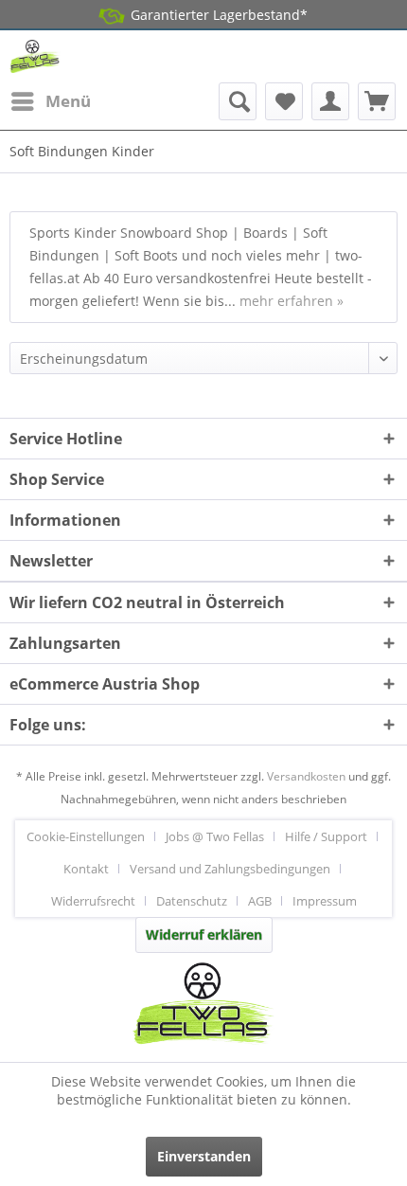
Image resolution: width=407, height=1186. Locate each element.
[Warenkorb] (377, 101)
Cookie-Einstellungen (86, 836)
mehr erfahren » (291, 301)
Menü (68, 101)
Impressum (324, 900)
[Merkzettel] (284, 101)
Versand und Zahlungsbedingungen (230, 868)
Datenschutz (191, 900)
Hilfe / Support (326, 836)
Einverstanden (204, 1156)
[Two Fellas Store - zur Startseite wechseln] (35, 56)
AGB (260, 900)
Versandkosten (306, 776)
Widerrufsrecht (93, 900)
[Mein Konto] (330, 101)
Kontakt (86, 868)
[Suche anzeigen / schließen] (238, 101)
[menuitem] (50, 101)
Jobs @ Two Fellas (215, 836)
